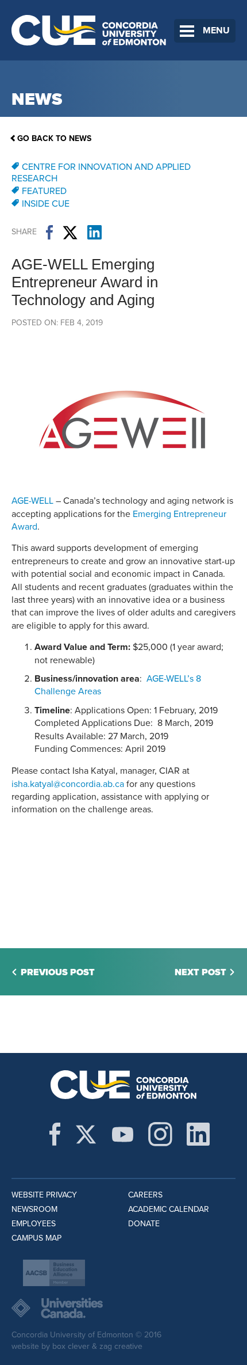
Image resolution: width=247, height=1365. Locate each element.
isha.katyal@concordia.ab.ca (67, 784)
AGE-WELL (32, 501)
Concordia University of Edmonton (89, 30)
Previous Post (58, 972)
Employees (33, 1224)
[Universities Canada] (123, 1308)
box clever (71, 1346)
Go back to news (54, 138)
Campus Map (36, 1238)
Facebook (49, 232)
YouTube (122, 1134)
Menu (216, 30)
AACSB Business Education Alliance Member (54, 1273)
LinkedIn (94, 232)
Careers (145, 1195)
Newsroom (34, 1209)
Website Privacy (44, 1195)
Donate (144, 1224)
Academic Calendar (168, 1209)
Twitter (70, 232)
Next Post (200, 972)
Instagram (160, 1134)
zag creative (120, 1346)
